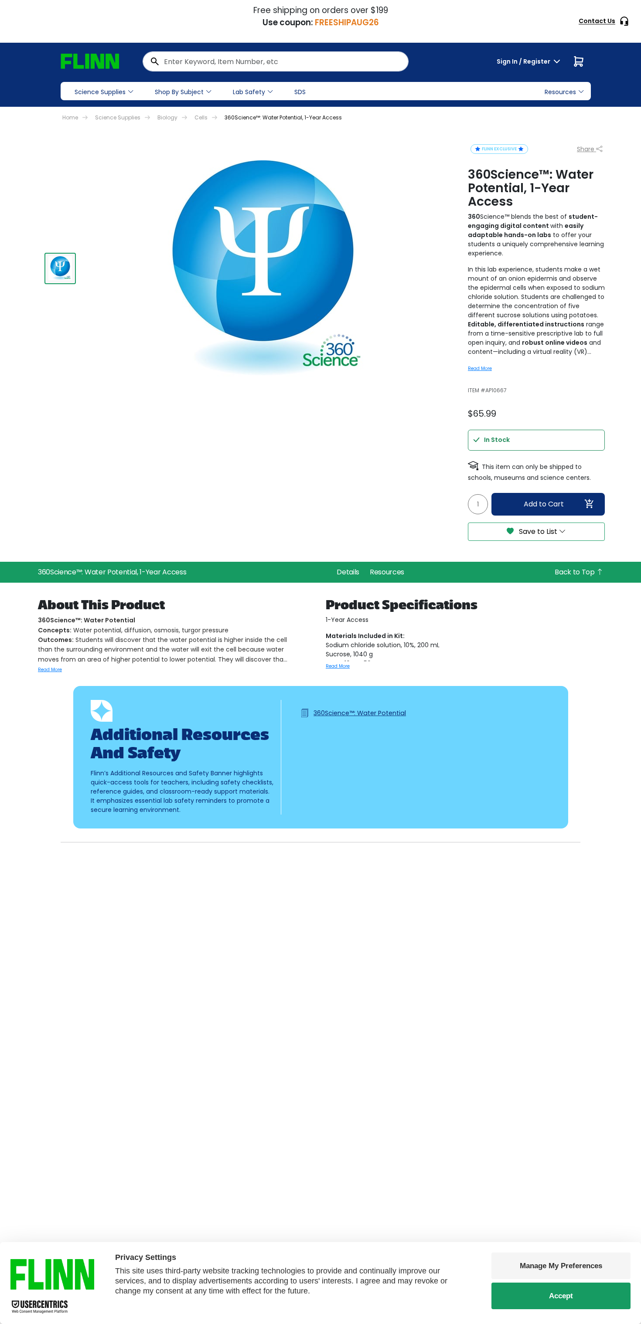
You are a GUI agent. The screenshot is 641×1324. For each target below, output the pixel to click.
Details (348, 572)
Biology (167, 117)
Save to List (538, 531)
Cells (201, 117)
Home (70, 117)
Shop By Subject (179, 92)
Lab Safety (249, 92)
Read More (480, 368)
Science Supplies (100, 92)
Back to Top (575, 572)
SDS (300, 92)
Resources (387, 572)
